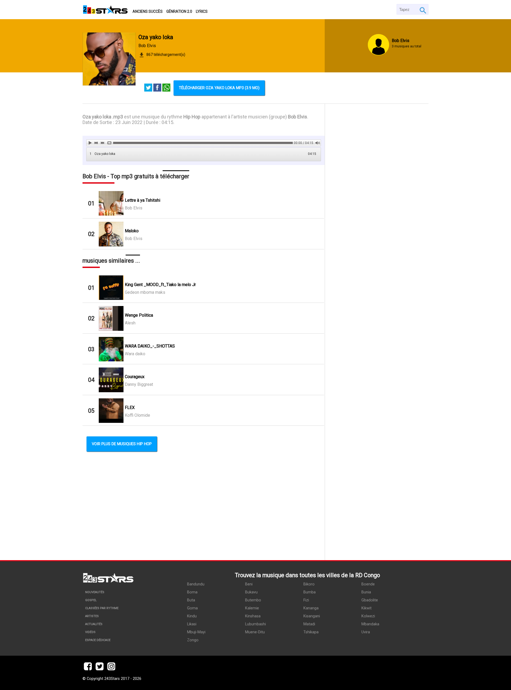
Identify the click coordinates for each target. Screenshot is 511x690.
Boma (192, 592)
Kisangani (311, 616)
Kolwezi (368, 616)
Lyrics (202, 11)
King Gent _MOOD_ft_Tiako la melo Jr (160, 284)
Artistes (92, 616)
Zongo (193, 640)
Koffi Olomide (137, 415)
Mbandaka (370, 624)
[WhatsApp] (166, 88)
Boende (368, 584)
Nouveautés (94, 592)
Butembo (253, 600)
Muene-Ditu (255, 632)
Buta (191, 600)
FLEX (130, 407)
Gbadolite (369, 600)
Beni (249, 584)
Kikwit (366, 608)
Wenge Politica (139, 315)
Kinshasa (253, 616)
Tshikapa (311, 632)
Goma (192, 608)
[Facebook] (157, 88)
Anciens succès (148, 11)
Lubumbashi (255, 624)
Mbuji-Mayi (196, 632)
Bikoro (309, 584)
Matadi (309, 624)
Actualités (93, 624)
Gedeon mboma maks (145, 292)
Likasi (191, 624)
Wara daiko (135, 353)
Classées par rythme (101, 608)
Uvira (365, 632)
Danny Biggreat (139, 384)
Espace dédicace (97, 640)
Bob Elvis (147, 45)
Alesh (130, 322)
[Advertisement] (377, 331)
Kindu (192, 616)
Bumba (309, 592)
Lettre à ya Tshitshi (142, 200)
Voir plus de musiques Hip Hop (122, 444)
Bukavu (251, 592)
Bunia (366, 592)
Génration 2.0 (179, 11)
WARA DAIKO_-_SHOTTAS (150, 346)
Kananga (311, 608)
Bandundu (195, 584)
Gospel (91, 600)
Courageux (135, 376)
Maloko (132, 230)
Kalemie (252, 608)
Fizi (306, 600)
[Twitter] (148, 88)
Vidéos (90, 632)
